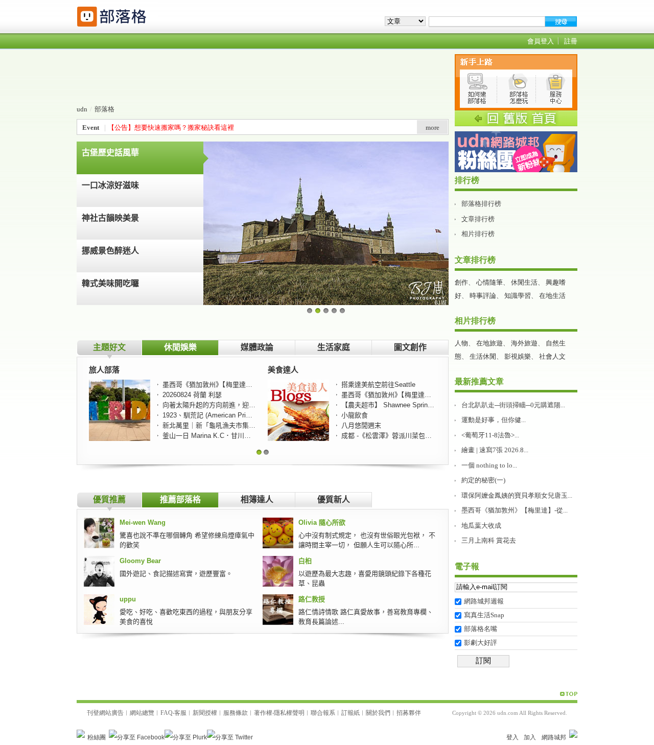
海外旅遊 (524, 343)
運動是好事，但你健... (493, 420)
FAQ (166, 712)
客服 (180, 712)
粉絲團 (96, 737)
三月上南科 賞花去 (488, 540)
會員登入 (540, 41)
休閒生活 (524, 282)
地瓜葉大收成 (481, 525)
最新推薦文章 (479, 381)
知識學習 (517, 295)
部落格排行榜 (481, 203)
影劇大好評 (480, 642)
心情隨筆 (489, 282)
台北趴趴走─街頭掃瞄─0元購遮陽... (513, 405)
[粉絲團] (81, 734)
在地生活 (552, 295)
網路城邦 (554, 737)
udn (82, 109)
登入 (512, 737)
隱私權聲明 (289, 712)
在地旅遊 (489, 343)
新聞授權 (205, 712)
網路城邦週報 (484, 601)
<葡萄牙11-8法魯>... (490, 435)
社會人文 (552, 356)
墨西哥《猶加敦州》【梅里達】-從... (514, 510)
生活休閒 (483, 356)
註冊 (570, 41)
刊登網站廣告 (105, 712)
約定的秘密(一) (483, 480)
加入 (530, 737)
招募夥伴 (408, 712)
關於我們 (378, 712)
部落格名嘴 (480, 629)
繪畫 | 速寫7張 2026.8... (494, 450)
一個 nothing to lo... (489, 465)
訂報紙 (350, 712)
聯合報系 (323, 712)
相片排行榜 (478, 234)
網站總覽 (142, 712)
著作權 (263, 712)
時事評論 (483, 295)
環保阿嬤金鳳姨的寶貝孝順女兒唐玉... (516, 495)
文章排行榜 (478, 219)
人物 (461, 343)
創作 (461, 282)
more (432, 127)
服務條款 (235, 712)
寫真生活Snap (484, 615)
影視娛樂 (517, 356)
